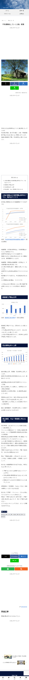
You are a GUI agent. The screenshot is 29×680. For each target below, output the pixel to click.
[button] (26, 379)
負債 (19, 514)
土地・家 (5, 511)
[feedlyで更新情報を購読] (7, 568)
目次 (12, 177)
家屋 (4, 516)
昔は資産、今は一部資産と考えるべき (13, 189)
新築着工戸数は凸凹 (9, 184)
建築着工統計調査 (10, 317)
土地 (24, 514)
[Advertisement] (14, 43)
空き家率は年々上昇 (9, 187)
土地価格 (14, 514)
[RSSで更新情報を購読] (21, 568)
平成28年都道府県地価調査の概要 (14, 239)
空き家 (8, 514)
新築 (4, 514)
